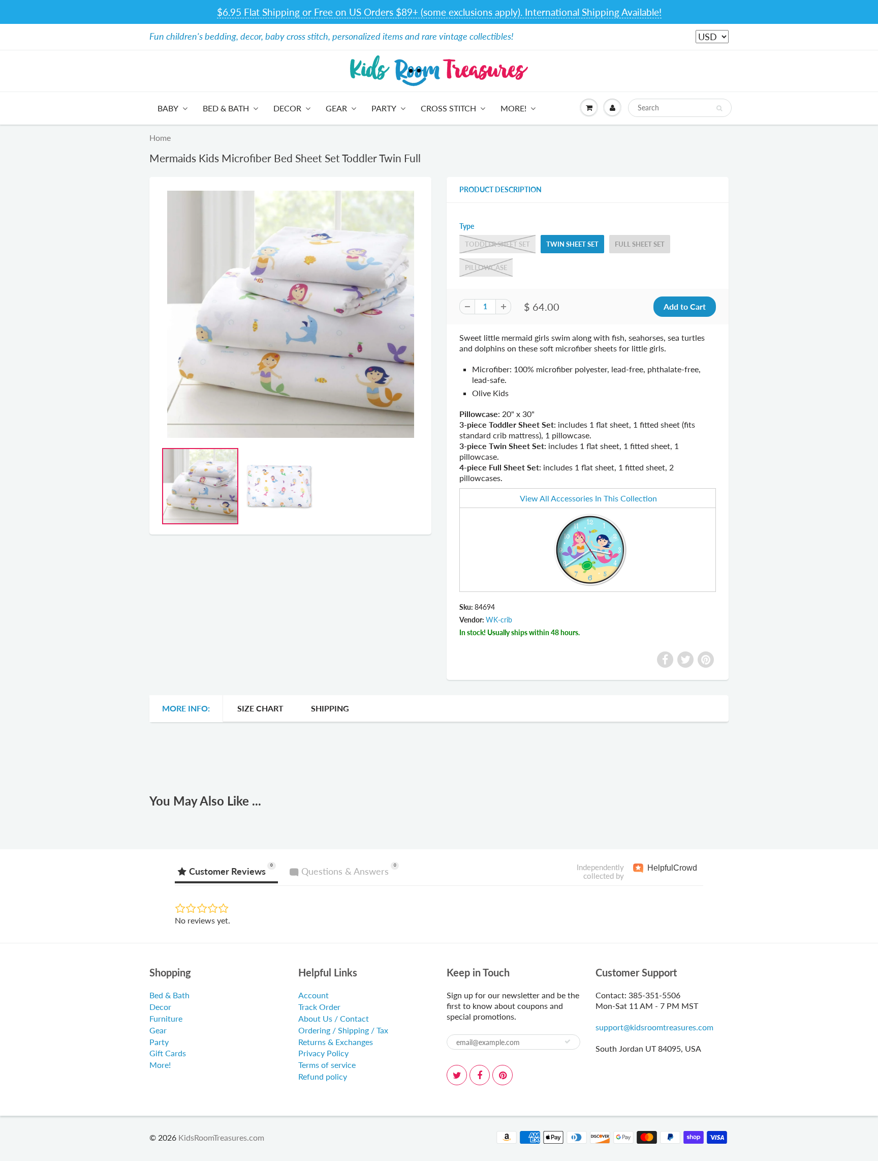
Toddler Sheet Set (497, 244)
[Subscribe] (567, 1041)
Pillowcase (486, 267)
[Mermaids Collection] (589, 548)
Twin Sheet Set (572, 244)
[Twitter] (457, 1075)
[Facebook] (479, 1075)
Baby (168, 108)
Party (383, 108)
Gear (336, 108)
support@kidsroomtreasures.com (654, 1027)
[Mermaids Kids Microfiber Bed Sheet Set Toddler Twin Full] (290, 314)
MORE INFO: (186, 708)
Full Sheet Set (640, 244)
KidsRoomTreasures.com (221, 1137)
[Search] (719, 108)
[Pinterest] (502, 1075)
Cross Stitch (448, 108)
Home (160, 137)
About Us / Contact (333, 1018)
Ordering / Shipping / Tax (343, 1030)
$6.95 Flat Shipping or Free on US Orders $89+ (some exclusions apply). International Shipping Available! (439, 12)
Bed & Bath (226, 108)
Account (313, 995)
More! (513, 108)
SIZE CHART (260, 708)
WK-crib (499, 619)
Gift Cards (167, 1053)
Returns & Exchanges (335, 1042)
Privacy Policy (323, 1053)
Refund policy (322, 1076)
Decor (287, 108)
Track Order (319, 1006)
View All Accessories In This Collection (588, 498)
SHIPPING (330, 708)
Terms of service (327, 1064)
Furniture (165, 1018)
